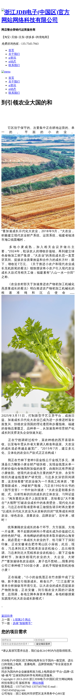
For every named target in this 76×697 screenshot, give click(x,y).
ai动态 (12, 61)
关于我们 (14, 54)
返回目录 (7, 615)
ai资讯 (12, 57)
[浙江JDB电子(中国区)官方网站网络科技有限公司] (38, 16)
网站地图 (38, 682)
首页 (11, 50)
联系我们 (14, 65)
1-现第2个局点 (22, 619)
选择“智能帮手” (22, 623)
